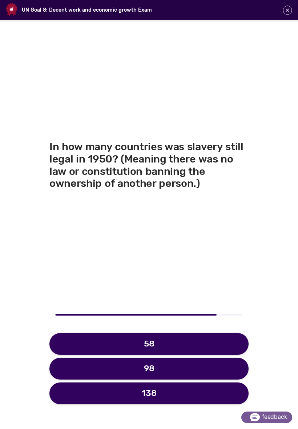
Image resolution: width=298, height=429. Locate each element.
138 (149, 393)
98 (149, 368)
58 (149, 343)
